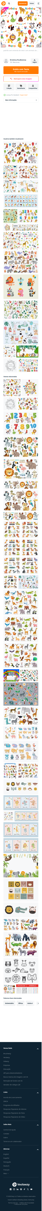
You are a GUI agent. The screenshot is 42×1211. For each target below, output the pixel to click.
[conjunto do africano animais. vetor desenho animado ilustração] (12, 1140)
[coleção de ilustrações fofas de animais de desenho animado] (20, 750)
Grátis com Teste (21, 70)
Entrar (32, 3)
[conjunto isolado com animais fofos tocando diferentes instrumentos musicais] (16, 257)
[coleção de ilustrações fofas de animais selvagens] (13, 961)
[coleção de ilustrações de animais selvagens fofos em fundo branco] (20, 803)
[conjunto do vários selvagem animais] (11, 623)
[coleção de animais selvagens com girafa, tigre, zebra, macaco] (20, 380)
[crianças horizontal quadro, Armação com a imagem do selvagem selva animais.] (20, 1068)
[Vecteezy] (3, 3)
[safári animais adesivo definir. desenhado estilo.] (20, 854)
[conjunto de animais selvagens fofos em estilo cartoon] (20, 776)
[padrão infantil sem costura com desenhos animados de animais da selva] (10, 172)
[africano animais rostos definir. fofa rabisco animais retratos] (20, 1092)
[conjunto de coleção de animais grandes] (10, 945)
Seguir (35, 62)
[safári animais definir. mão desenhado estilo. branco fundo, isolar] (12, 835)
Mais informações (11, 100)
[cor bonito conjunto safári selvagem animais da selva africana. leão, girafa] (11, 1127)
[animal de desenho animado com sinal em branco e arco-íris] (11, 822)
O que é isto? (23, 95)
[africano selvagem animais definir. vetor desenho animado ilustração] (20, 1160)
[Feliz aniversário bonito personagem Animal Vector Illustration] (20, 334)
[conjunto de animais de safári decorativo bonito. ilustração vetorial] (10, 893)
